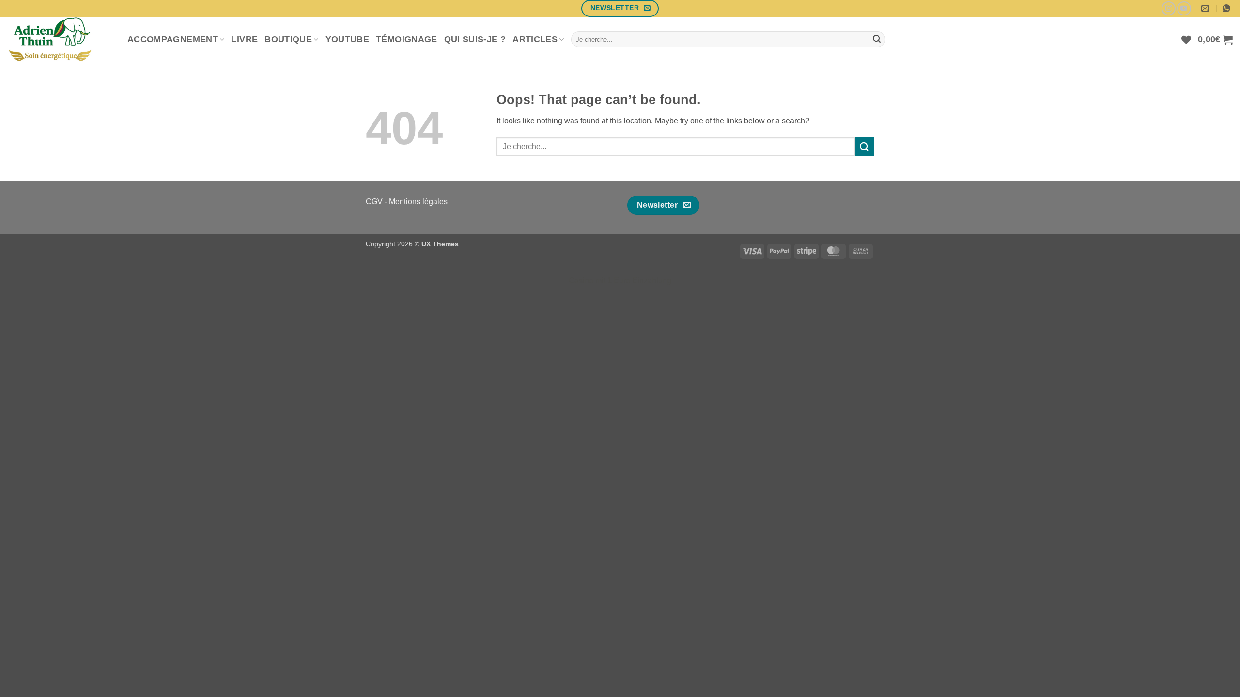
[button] (1215, 39)
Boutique (288, 39)
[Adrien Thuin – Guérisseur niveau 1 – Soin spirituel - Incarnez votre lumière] (60, 39)
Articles (535, 39)
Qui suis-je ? (475, 39)
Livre (244, 39)
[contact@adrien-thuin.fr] (1206, 8)
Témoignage (406, 39)
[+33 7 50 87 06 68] (1228, 8)
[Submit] (876, 39)
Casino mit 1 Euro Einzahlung (620, 280)
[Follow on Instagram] (1169, 8)
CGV (374, 201)
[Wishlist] (1186, 39)
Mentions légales (418, 201)
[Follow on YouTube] (1184, 8)
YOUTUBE (347, 39)
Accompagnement (172, 39)
